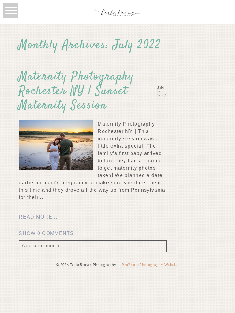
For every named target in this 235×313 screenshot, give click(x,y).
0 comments (46, 233)
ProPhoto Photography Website (150, 265)
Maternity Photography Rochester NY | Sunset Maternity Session (76, 91)
